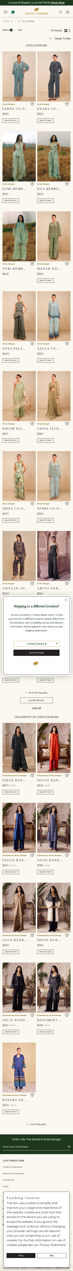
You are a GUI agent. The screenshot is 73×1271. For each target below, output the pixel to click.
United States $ (36, 643)
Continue (36, 652)
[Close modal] (66, 600)
